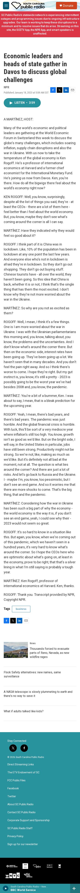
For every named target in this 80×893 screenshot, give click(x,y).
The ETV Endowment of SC (23, 772)
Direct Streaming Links (20, 764)
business (21, 608)
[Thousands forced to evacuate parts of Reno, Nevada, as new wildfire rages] (16, 650)
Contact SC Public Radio (21, 812)
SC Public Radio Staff (20, 828)
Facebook (13, 788)
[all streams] (75, 888)
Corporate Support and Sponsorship (28, 820)
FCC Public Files (16, 780)
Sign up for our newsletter (22, 844)
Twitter (11, 796)
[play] (5, 888)
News (33, 643)
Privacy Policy (15, 836)
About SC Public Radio (20, 804)
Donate (68, 5)
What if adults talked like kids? (24, 711)
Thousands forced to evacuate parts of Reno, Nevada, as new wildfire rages (49, 653)
